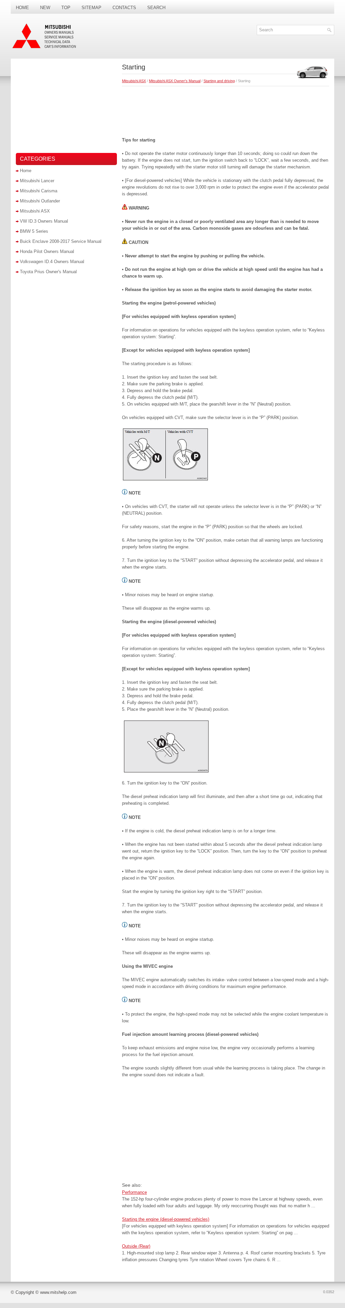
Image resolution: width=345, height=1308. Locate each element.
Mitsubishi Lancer (37, 180)
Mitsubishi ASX (134, 81)
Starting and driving (219, 81)
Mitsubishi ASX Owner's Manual (174, 81)
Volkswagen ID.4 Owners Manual (52, 261)
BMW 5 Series (34, 231)
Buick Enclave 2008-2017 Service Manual (60, 241)
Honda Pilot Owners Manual (47, 251)
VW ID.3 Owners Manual (44, 221)
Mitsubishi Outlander (40, 200)
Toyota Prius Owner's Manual (48, 271)
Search (156, 7)
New (45, 7)
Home (22, 7)
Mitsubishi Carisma (38, 190)
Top (65, 7)
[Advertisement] (225, 110)
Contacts (124, 7)
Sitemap (91, 7)
